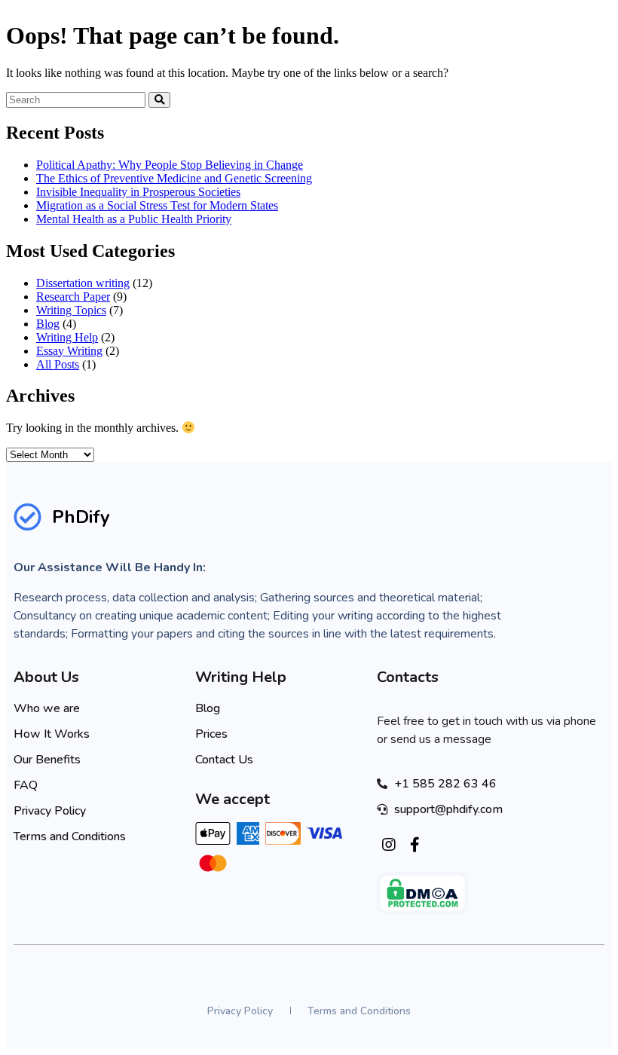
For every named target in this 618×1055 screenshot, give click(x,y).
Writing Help (67, 337)
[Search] (159, 100)
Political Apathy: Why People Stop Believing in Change (169, 164)
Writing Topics (71, 310)
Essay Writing (69, 350)
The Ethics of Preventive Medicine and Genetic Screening (174, 178)
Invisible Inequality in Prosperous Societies (138, 191)
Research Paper (73, 296)
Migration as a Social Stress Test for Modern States (157, 205)
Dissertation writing (83, 283)
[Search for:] (77, 99)
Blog (48, 323)
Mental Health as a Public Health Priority (133, 219)
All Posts (57, 364)
